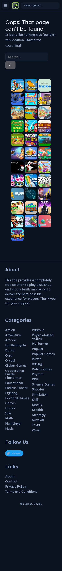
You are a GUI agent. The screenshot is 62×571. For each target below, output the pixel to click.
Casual (10, 360)
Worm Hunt (31, 155)
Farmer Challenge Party (31, 127)
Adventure (13, 335)
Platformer (40, 344)
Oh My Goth (44, 196)
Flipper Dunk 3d (44, 223)
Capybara (31, 89)
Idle (8, 413)
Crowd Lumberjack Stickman (45, 180)
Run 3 (17, 102)
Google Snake (44, 87)
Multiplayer (13, 423)
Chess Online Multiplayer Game (45, 207)
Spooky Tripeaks (31, 142)
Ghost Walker (17, 196)
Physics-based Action (42, 337)
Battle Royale (15, 345)
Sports (37, 405)
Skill (35, 400)
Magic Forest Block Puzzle (17, 139)
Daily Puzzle (30, 210)
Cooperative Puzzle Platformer (14, 374)
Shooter (38, 389)
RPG (35, 379)
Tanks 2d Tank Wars (44, 141)
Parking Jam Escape (31, 222)
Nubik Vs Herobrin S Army (44, 154)
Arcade (10, 340)
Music (9, 429)
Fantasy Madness (31, 169)
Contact (11, 481)
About (9, 476)
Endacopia (17, 169)
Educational (14, 383)
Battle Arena (17, 155)
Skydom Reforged (17, 183)
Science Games (43, 384)
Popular (37, 349)
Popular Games (43, 354)
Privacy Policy (15, 486)
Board (9, 350)
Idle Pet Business (44, 115)
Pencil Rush (31, 183)
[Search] (10, 65)
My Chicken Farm (17, 208)
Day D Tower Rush (17, 113)
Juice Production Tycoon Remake (17, 126)
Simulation (40, 394)
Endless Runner (16, 388)
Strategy (38, 415)
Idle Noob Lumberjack (31, 112)
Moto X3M (17, 89)
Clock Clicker (31, 196)
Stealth (37, 410)
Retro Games (42, 369)
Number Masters (31, 101)
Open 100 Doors (45, 101)
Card (8, 355)
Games (10, 403)
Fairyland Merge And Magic (45, 167)
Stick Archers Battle (17, 222)
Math (9, 418)
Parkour (38, 330)
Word (36, 430)
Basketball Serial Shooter (45, 127)
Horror (10, 408)
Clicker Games (16, 366)
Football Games (17, 398)
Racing (37, 364)
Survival (38, 420)
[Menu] (5, 5)
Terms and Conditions (21, 492)
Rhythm (37, 374)
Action (10, 330)
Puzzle (36, 359)
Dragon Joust (17, 237)
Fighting (11, 393)
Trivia (36, 425)
